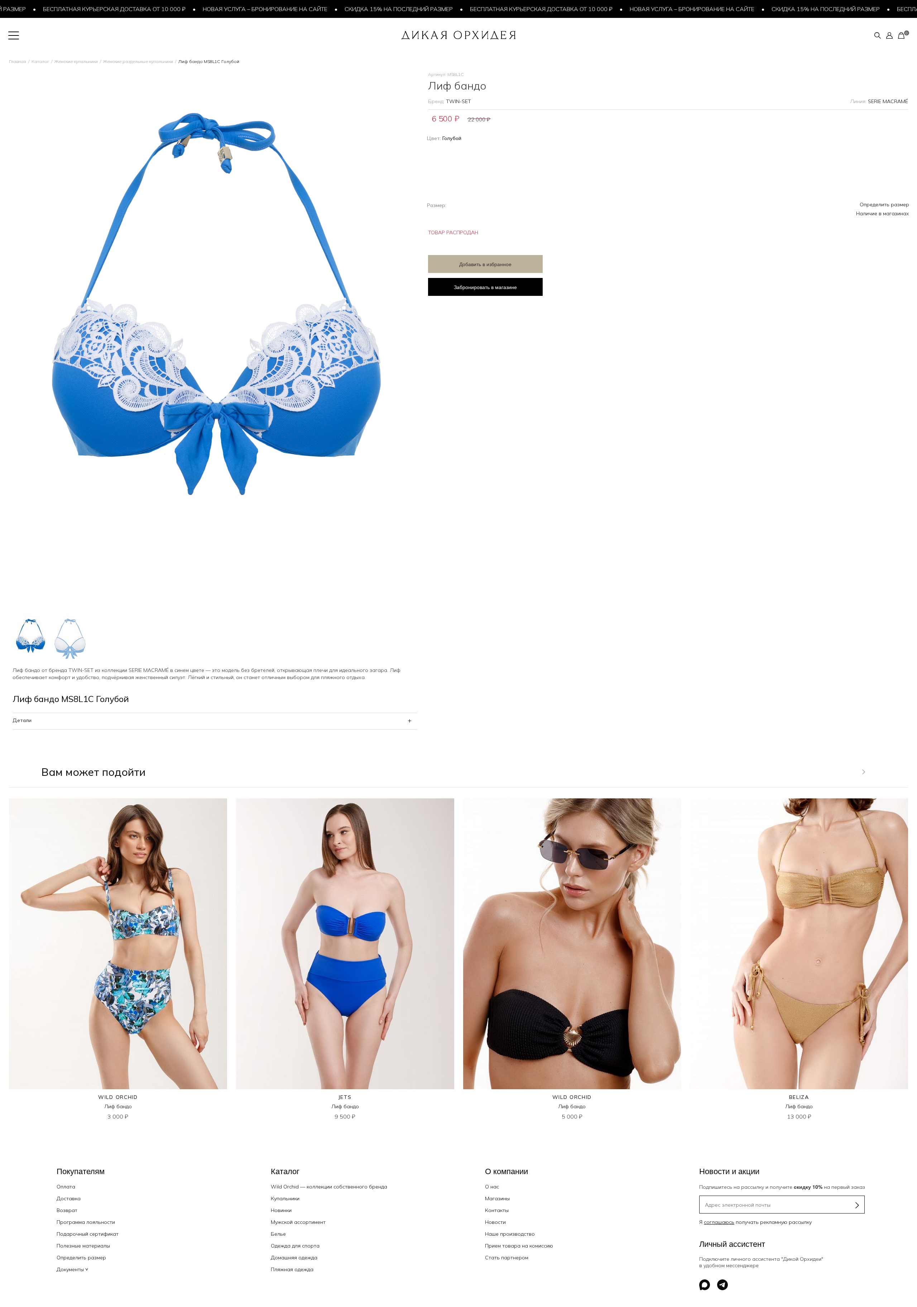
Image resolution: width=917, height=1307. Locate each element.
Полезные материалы (83, 1246)
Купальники (285, 1198)
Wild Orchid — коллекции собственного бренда (329, 1186)
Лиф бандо (118, 1106)
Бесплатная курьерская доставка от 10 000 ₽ (76, 9)
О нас (492, 1186)
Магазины (497, 1198)
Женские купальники (76, 61)
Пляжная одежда (292, 1269)
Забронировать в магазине (485, 286)
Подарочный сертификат (88, 1234)
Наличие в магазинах (882, 213)
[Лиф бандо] (118, 943)
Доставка (69, 1198)
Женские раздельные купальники (138, 61)
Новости (495, 1222)
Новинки (281, 1210)
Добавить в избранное (485, 264)
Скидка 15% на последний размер (360, 9)
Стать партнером (506, 1257)
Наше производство (510, 1234)
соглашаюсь (719, 1222)
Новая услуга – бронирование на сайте (226, 9)
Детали (22, 720)
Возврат (67, 1210)
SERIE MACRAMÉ (888, 101)
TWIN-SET (458, 101)
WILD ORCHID (118, 1097)
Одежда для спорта (295, 1246)
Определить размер (884, 204)
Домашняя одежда (294, 1257)
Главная (17, 61)
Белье (278, 1234)
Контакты (497, 1210)
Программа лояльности (86, 1222)
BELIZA (799, 1097)
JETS (345, 1097)
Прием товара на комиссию (519, 1246)
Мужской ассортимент (298, 1222)
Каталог (40, 61)
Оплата (66, 1186)
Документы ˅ (72, 1269)
